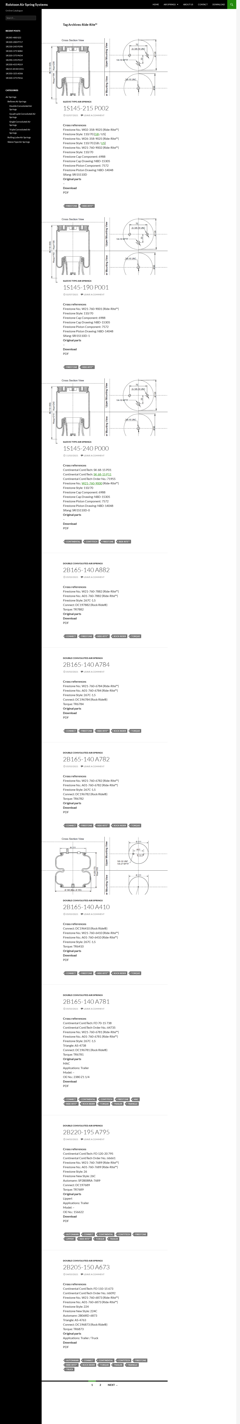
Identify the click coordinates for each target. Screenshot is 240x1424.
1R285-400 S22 (13, 37)
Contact (203, 4)
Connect (71, 636)
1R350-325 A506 (14, 73)
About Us (188, 4)
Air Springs (170, 4)
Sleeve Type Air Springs (77, 101)
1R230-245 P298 (14, 46)
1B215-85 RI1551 (15, 69)
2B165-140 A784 (86, 664)
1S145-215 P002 (86, 108)
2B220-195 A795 (86, 1132)
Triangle (132, 1104)
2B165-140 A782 (86, 759)
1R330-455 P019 (14, 64)
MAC (136, 1099)
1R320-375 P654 (14, 55)
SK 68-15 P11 (102, 474)
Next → (113, 1384)
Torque (135, 636)
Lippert (70, 1239)
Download (218, 4)
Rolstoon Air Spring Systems (27, 4)
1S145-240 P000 (86, 448)
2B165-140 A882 (86, 570)
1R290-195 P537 (14, 60)
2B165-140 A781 (86, 1001)
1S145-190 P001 (86, 287)
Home (156, 4)
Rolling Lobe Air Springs (19, 137)
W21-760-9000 (92, 483)
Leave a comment (94, 115)
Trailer (118, 1104)
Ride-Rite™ (87, 206)
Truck (69, 1369)
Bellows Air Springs (17, 101)
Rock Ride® (120, 636)
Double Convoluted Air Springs (83, 563)
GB (97, 134)
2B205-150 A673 (86, 1267)
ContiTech (91, 541)
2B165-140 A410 (86, 907)
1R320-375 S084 (14, 51)
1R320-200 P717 (14, 42)
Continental (73, 541)
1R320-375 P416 (14, 77)
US (103, 143)
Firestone (71, 206)
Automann (72, 1234)
